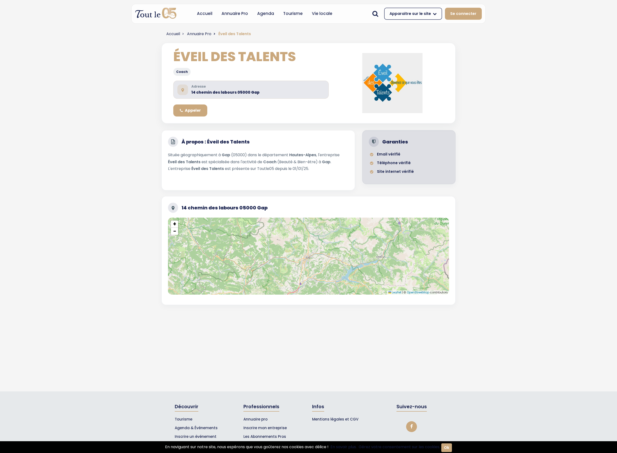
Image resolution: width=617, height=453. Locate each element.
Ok (446, 447)
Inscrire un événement (195, 436)
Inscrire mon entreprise (265, 427)
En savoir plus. (343, 447)
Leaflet (396, 292)
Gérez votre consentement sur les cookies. (399, 447)
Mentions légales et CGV (335, 419)
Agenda (265, 13)
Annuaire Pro (234, 13)
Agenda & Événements (196, 427)
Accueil (204, 13)
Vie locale (322, 13)
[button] (174, 224)
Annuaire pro (255, 419)
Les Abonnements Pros (264, 436)
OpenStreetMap (418, 292)
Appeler (193, 110)
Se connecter (463, 13)
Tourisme (293, 13)
